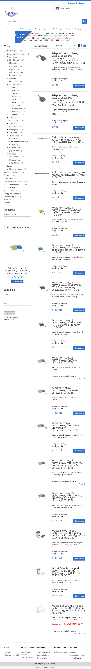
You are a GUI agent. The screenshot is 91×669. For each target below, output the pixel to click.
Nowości (7, 200)
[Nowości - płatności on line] (45, 37)
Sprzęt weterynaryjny (12, 190)
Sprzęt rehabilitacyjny (12, 184)
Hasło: (6, 303)
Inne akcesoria (15, 84)
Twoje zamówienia (43, 652)
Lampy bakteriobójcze (12, 193)
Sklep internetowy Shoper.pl (45, 667)
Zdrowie (7, 175)
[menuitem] (11, 29)
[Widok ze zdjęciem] (80, 45)
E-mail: (6, 295)
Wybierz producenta (11, 214)
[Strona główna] (11, 11)
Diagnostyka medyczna (13, 181)
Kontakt (73, 652)
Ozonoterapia (9, 187)
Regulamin (7, 652)
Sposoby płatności (27, 657)
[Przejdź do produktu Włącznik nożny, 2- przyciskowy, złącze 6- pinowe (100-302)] (42, 391)
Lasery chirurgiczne (12, 172)
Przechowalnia (42, 658)
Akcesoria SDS (14, 69)
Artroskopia (13, 133)
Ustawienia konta (43, 655)
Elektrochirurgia (10, 51)
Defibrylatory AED (11, 196)
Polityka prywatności (11, 655)
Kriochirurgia (9, 178)
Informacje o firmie (77, 655)
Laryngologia (14, 130)
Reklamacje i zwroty (61, 652)
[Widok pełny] (84, 45)
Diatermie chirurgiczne (16, 54)
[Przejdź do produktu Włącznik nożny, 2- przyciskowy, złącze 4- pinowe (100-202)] (42, 360)
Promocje (7, 203)
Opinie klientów (75, 658)
